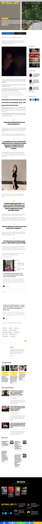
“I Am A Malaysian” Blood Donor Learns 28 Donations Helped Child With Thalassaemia (17, 408)
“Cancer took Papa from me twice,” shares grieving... (34, 89)
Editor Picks (5, 372)
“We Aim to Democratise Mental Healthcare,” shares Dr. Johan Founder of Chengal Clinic (18, 445)
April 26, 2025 (17, 467)
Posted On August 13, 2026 (15, 412)
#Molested (16, 328)
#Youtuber (5, 330)
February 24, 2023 (14, 383)
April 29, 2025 (4, 462)
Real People (5, 18)
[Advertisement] (35, 37)
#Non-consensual (13, 330)
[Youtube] (36, 100)
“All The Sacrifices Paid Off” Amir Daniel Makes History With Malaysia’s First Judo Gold (18, 425)
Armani (16, 27)
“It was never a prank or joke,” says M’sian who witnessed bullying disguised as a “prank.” (17, 393)
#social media (5, 336)
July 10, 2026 (4, 446)
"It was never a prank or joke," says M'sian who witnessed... (34, 81)
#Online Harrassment (7, 332)
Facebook (15, 37)
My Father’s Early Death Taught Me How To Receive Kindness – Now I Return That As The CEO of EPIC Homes (14, 379)
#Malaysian (5, 334)
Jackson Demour (15, 413)
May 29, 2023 (4, 382)
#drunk (10, 328)
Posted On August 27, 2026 (15, 396)
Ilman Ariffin (14, 398)
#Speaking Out (17, 332)
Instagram (20, 37)
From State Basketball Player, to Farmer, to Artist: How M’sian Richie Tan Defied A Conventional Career (5, 456)
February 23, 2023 (22, 380)
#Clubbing (13, 336)
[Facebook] (30, 100)
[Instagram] (38, 100)
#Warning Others (13, 334)
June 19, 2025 (17, 450)
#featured (5, 328)
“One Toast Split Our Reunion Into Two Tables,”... (36, 75)
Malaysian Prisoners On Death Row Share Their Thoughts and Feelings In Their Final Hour (5, 379)
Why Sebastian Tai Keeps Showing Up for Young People (5, 443)
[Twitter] (33, 100)
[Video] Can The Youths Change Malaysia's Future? (35, 513)
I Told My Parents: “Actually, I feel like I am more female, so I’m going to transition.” (22, 377)
